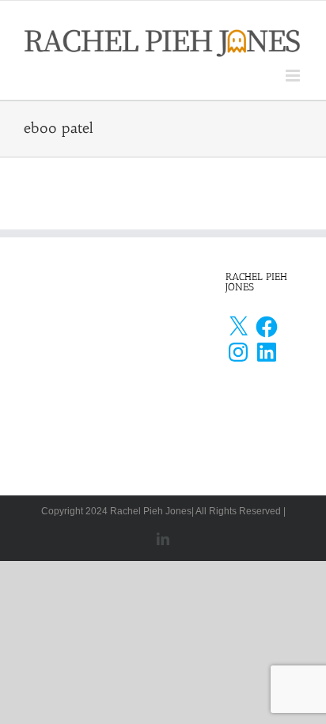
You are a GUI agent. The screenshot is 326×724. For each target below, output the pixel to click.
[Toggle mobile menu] (294, 75)
